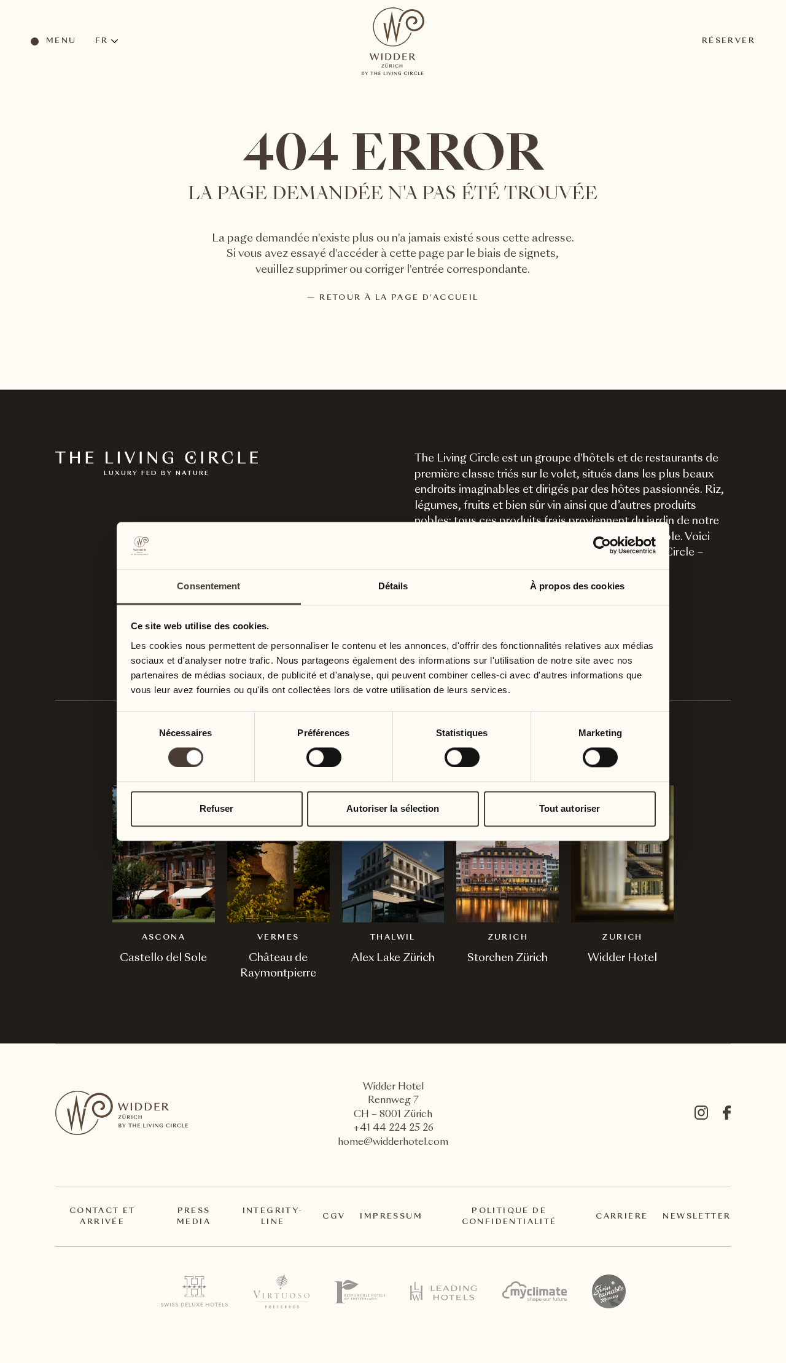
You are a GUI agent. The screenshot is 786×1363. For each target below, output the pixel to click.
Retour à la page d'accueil (398, 298)
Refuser (217, 808)
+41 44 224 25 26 (393, 1128)
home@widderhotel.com (393, 1142)
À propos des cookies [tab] (577, 586)
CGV (333, 1216)
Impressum (391, 1216)
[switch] (323, 757)
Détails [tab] (393, 586)
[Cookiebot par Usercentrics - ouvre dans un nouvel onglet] (602, 545)
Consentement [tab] (208, 586)
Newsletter (697, 1216)
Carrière (622, 1216)
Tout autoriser (569, 808)
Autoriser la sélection (392, 808)
